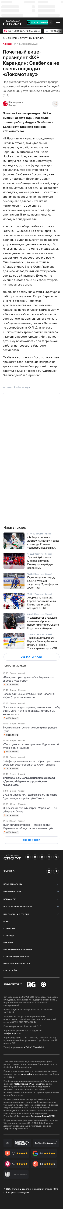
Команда (9, 935)
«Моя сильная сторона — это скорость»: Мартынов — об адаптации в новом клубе (28, 826)
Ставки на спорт (13, 892)
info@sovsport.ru (12, 1033)
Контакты (9, 928)
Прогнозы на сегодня (16, 914)
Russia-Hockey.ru (22, 387)
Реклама (8, 942)
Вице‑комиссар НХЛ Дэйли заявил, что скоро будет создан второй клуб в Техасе (30, 796)
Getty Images (21, 1084)
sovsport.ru (26, 1074)
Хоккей (7, 43)
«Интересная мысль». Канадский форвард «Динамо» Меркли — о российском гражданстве (29, 781)
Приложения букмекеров (18, 907)
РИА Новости (36, 1084)
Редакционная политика (18, 949)
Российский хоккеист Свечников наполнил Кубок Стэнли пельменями (28, 695)
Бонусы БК (10, 899)
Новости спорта (13, 884)
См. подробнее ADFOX (43, 1116)
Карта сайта (11, 970)
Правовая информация (17, 963)
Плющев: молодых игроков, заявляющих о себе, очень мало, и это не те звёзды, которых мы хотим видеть (31, 711)
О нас (7, 921)
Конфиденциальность (16, 956)
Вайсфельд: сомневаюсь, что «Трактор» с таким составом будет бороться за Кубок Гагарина (31, 762)
